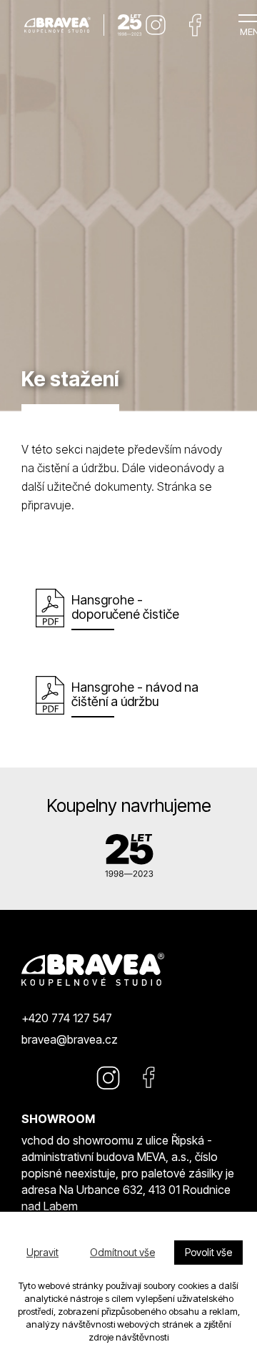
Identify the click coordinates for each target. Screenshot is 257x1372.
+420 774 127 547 (66, 1018)
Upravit (42, 1252)
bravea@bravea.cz (69, 1039)
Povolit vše (208, 1252)
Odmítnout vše (122, 1252)
